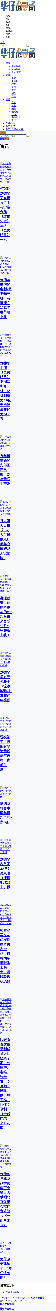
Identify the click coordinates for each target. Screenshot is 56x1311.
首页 (8, 16)
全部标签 (4, 138)
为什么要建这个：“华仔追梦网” (6, 1268)
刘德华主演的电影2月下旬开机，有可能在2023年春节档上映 (6, 298)
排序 (3, 133)
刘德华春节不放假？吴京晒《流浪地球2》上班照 (6, 873)
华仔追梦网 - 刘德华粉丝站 (30, 1297)
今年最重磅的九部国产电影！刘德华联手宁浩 (5, 470)
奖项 (8, 28)
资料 (8, 34)
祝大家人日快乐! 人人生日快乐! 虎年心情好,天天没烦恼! (5, 539)
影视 (8, 22)
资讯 (8, 19)
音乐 (8, 25)
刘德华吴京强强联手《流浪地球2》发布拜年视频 (6, 686)
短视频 (9, 31)
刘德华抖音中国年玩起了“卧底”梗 (6, 813)
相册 (8, 37)
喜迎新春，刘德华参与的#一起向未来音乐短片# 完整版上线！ (6, 616)
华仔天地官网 (13, 1292)
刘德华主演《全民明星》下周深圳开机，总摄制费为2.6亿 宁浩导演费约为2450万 (5, 391)
